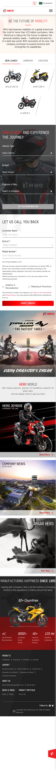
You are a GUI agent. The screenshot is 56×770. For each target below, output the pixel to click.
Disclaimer (10, 443)
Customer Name (13, 378)
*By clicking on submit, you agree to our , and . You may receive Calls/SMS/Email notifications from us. (26, 442)
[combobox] (28, 393)
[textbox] (28, 393)
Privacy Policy (22, 443)
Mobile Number (13, 399)
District (10, 389)
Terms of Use (41, 440)
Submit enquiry (28, 451)
